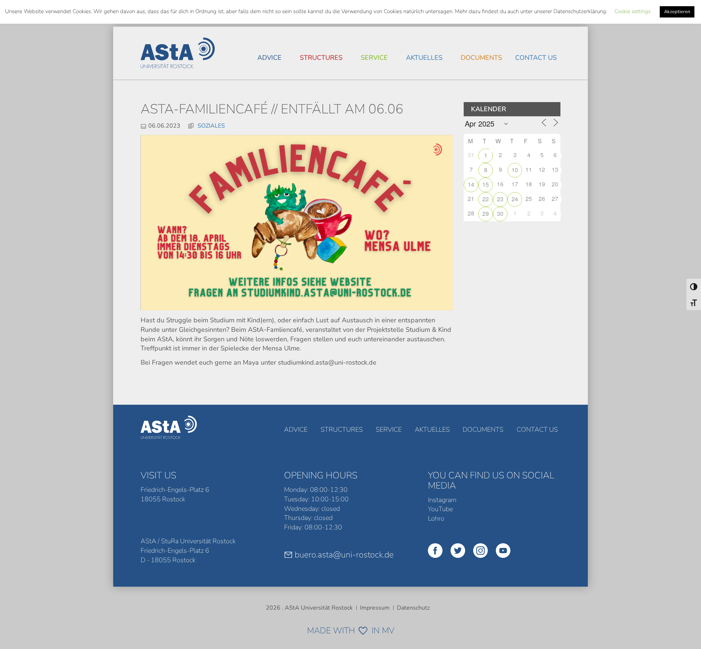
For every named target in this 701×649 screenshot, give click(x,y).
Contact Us (536, 57)
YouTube (440, 509)
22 (485, 199)
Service (374, 57)
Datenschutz (413, 608)
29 (485, 213)
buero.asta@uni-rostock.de (344, 554)
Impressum (375, 608)
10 (515, 170)
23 (500, 199)
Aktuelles (424, 57)
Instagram (442, 500)
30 (500, 213)
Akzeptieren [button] (677, 11)
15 (485, 184)
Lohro (436, 518)
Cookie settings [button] (632, 11)
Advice (269, 57)
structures (321, 57)
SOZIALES (211, 126)
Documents (481, 57)
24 (515, 199)
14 (471, 184)
